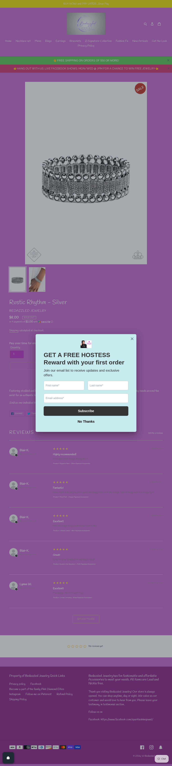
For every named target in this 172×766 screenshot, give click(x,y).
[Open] (8, 757)
